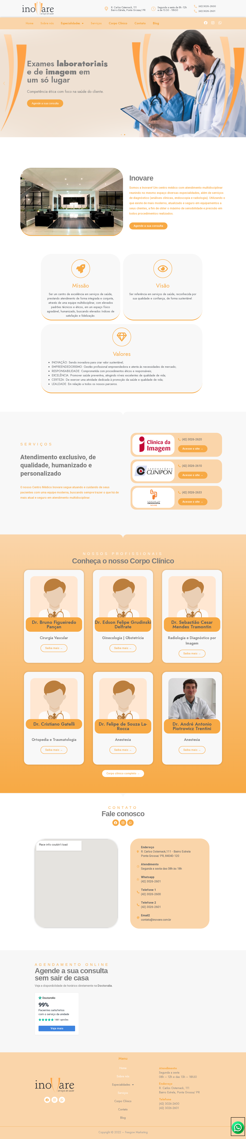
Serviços (96, 23)
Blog (156, 23)
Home (29, 23)
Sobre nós (47, 23)
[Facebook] (205, 22)
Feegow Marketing (136, 1132)
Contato (140, 23)
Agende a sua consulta (45, 103)
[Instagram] (212, 22)
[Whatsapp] (220, 22)
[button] (4, 83)
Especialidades (70, 23)
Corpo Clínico (118, 23)
